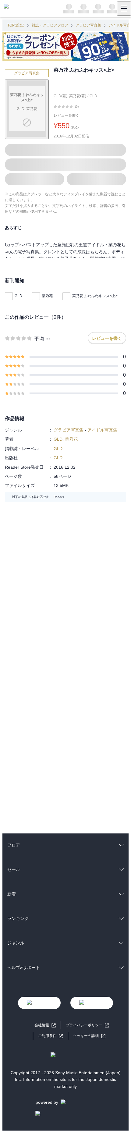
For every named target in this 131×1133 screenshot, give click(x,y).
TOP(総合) (15, 25)
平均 (39, 338)
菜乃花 (47, 296)
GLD (93, 96)
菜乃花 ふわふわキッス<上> (95, 296)
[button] (89, 1036)
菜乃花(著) (77, 96)
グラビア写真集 (88, 25)
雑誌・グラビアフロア (50, 25)
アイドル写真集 (102, 430)
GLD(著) (60, 96)
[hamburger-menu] (124, 9)
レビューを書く (66, 115)
